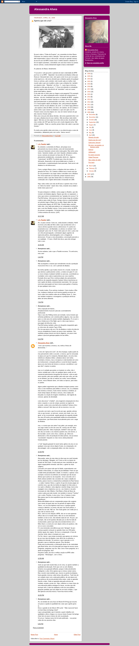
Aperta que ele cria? (95, 140)
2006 (89, 177)
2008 (89, 112)
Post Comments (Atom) (47, 638)
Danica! (91, 149)
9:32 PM (40, 339)
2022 (89, 81)
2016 (89, 91)
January (91, 171)
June (90, 130)
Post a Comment (38, 628)
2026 (89, 73)
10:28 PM (41, 452)
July (90, 127)
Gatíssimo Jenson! (94, 142)
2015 (89, 94)
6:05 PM (40, 624)
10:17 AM (41, 216)
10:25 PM (41, 595)
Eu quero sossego (94, 155)
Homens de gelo (94, 137)
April (90, 135)
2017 (89, 89)
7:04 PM (40, 302)
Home (56, 634)
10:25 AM (41, 245)
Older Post (77, 634)
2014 (89, 97)
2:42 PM (40, 257)
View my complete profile (95, 63)
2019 (89, 84)
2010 (89, 107)
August (91, 125)
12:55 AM (41, 558)
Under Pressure (93, 157)
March (91, 166)
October (91, 120)
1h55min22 (92, 152)
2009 (89, 109)
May (90, 132)
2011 (89, 104)
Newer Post (34, 634)
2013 (89, 99)
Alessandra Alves (45, 9)
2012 (89, 102)
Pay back (91, 162)
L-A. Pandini (42, 144)
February (92, 168)
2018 (89, 86)
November (92, 117)
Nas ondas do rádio (95, 160)
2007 (89, 174)
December (92, 114)
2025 (89, 76)
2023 (89, 79)
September (92, 122)
